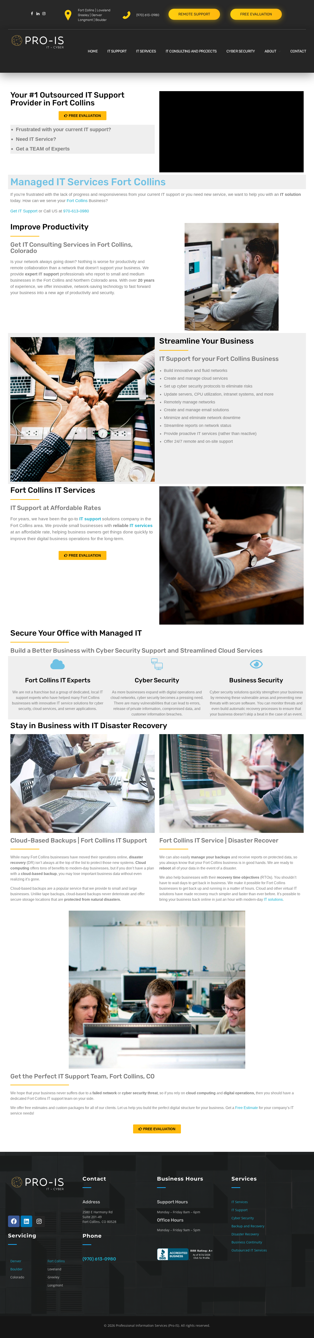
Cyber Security (242, 1218)
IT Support (239, 1210)
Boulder (101, 20)
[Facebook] (14, 1221)
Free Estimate (246, 1108)
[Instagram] (39, 1221)
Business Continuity (246, 1242)
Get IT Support (23, 211)
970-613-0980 (76, 211)
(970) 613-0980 (147, 15)
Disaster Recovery (245, 1234)
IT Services (239, 1202)
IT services (141, 525)
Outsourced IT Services (249, 1250)
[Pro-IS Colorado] (42, 50)
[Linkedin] (26, 1221)
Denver (96, 15)
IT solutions (273, 899)
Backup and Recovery (247, 1226)
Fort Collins (86, 10)
